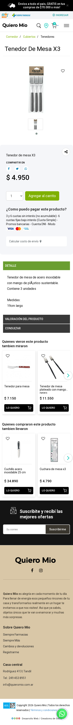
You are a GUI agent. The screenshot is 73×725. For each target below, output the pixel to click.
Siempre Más (11, 640)
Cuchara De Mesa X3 (53, 469)
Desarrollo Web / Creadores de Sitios (42, 718)
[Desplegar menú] (66, 25)
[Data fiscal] (9, 705)
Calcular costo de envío (24, 241)
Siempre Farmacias (15, 634)
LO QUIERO (12, 407)
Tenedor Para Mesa (16, 386)
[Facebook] (32, 570)
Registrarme (11, 652)
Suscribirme (57, 529)
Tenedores (47, 36)
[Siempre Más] (5, 15)
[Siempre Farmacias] (21, 15)
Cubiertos (29, 36)
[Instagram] (41, 570)
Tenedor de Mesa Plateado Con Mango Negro (53, 388)
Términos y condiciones (43, 710)
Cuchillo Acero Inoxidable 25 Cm (15, 470)
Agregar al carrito (42, 196)
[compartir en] (66, 152)
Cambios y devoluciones (18, 646)
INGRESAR (61, 15)
